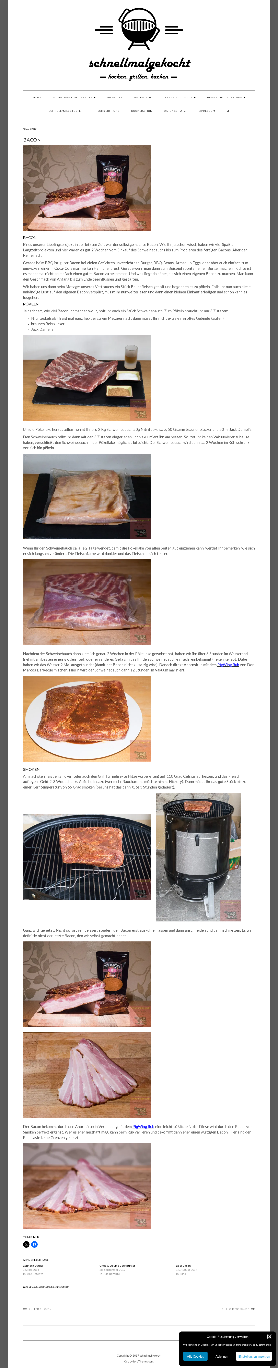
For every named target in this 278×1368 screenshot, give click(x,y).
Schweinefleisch (62, 1286)
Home (37, 97)
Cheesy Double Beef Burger (117, 1265)
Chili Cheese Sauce (235, 1309)
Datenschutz (175, 110)
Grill (36, 1286)
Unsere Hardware (178, 97)
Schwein (50, 1286)
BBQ (31, 1286)
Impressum (206, 110)
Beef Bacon (183, 1265)
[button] (270, 1337)
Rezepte (141, 97)
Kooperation (141, 110)
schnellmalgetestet (66, 110)
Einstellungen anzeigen (254, 1356)
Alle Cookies (195, 1356)
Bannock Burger (33, 1265)
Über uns (115, 97)
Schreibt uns (108, 110)
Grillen (42, 1286)
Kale (126, 1361)
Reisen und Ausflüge (225, 97)
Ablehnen (222, 1356)
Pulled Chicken (40, 1309)
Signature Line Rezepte (73, 97)
